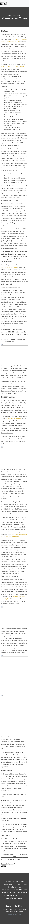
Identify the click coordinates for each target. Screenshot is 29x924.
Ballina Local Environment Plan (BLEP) (12, 67)
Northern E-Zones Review (9, 267)
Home (10, 15)
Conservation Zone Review (13, 418)
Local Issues (17, 15)
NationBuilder (18, 914)
